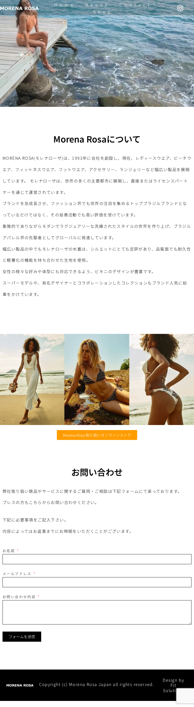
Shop (103, 12)
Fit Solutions (173, 687)
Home (65, 5)
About (97, 5)
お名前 (9, 550)
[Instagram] (180, 8)
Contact (135, 5)
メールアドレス (18, 573)
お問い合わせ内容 (20, 596)
